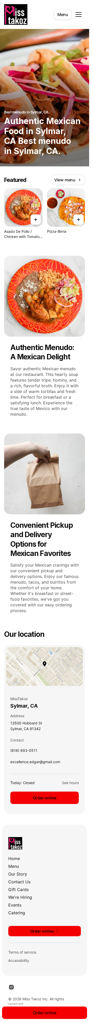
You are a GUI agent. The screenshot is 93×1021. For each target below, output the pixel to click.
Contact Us (19, 881)
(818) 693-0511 (23, 751)
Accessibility (18, 960)
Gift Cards (18, 889)
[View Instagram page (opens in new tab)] (11, 987)
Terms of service (22, 952)
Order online (45, 797)
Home (14, 858)
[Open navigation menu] (78, 14)
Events (14, 905)
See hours (70, 782)
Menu (62, 14)
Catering (16, 912)
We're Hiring (20, 897)
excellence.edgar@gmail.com (35, 763)
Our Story (17, 874)
